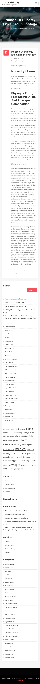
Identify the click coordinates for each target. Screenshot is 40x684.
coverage (26, 433)
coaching (18, 432)
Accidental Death (10, 327)
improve (29, 445)
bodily (5, 433)
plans (23, 453)
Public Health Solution (11, 399)
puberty (15, 273)
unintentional (7, 465)
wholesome (8, 469)
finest (5, 441)
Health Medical (9, 348)
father (31, 436)
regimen (15, 457)
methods (30, 449)
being (29, 429)
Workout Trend (9, 420)
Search (6, 285)
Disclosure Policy (10, 488)
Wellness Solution (10, 413)
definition (6, 436)
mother (6, 454)
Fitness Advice (9, 341)
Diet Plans (8, 334)
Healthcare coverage (11, 359)
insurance (8, 449)
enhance (17, 436)
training (25, 460)
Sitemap (7, 492)
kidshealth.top (11, 2)
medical (20, 449)
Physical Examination (11, 388)
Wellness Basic (9, 409)
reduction (7, 457)
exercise (24, 436)
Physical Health (9, 391)
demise (11, 436)
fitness (10, 441)
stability (22, 457)
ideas (24, 445)
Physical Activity (9, 384)
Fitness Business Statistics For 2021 (16, 299)
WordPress (22, 678)
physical (17, 454)
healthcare (8, 444)
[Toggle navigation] (36, 3)
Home (7, 29)
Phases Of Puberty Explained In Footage (23, 29)
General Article (9, 345)
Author (16, 58)
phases (30, 270)
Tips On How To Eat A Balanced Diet (16, 306)
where (34, 465)
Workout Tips (9, 417)
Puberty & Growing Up (18, 61)
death (32, 433)
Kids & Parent (9, 363)
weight (15, 465)
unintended (33, 460)
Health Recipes (9, 352)
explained (15, 270)
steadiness (7, 461)
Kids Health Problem (11, 366)
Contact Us (8, 481)
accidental (6, 429)
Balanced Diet (9, 330)
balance (22, 429)
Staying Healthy (9, 402)
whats (29, 465)
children (10, 433)
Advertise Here (9, 484)
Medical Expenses (10, 377)
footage (23, 270)
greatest (15, 441)
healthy (17, 444)
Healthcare (8, 355)
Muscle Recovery (10, 381)
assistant (15, 429)
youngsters (18, 469)
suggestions (16, 460)
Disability (7, 337)
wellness (23, 465)
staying (28, 457)
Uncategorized (9, 406)
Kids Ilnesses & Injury (11, 370)
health (23, 440)
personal (12, 454)
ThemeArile (20, 680)
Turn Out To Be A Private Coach (15, 303)
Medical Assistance (10, 373)
